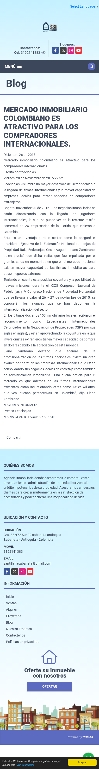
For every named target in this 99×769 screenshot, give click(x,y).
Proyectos (13, 616)
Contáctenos (15, 635)
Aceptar (82, 762)
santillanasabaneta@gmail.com (27, 563)
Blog (9, 622)
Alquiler (11, 609)
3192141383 (30, 52)
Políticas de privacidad (22, 642)
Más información (26, 765)
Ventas (11, 603)
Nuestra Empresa (19, 629)
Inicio (10, 597)
